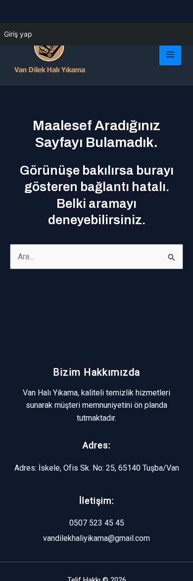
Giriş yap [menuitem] (18, 34)
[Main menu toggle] (170, 54)
